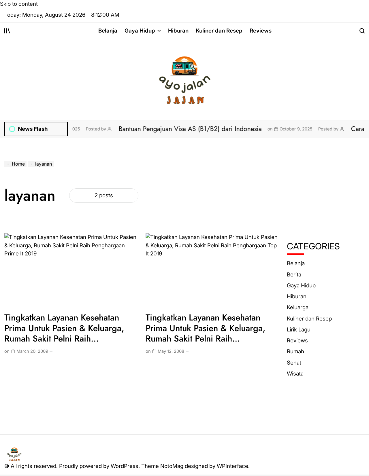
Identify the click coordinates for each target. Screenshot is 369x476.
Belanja (107, 30)
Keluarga (297, 307)
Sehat (294, 362)
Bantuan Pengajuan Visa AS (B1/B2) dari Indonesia (181, 129)
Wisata (295, 373)
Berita (294, 274)
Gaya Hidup (140, 30)
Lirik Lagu (298, 329)
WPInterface (232, 466)
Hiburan (178, 30)
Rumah (295, 351)
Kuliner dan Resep (219, 30)
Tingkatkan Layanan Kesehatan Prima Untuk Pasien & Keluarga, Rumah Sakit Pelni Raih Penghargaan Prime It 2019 (64, 333)
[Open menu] (7, 31)
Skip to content (19, 4)
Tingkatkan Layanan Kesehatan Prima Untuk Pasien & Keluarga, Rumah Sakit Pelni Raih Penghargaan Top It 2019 (206, 333)
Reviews (261, 30)
